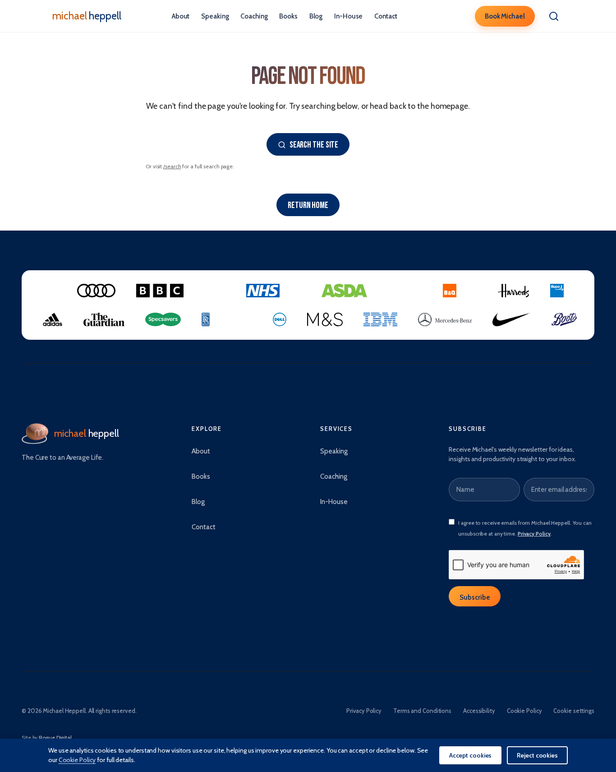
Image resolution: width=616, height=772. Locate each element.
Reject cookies (537, 755)
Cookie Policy (524, 710)
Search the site (314, 144)
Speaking (215, 16)
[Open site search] (554, 16)
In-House (348, 16)
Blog (316, 16)
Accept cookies (470, 755)
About (181, 16)
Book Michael (505, 16)
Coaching (253, 16)
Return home (308, 205)
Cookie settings (573, 710)
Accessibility (479, 710)
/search (172, 166)
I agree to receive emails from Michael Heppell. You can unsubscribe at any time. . (525, 528)
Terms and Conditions (422, 710)
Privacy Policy (534, 533)
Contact (385, 16)
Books (288, 16)
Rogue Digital (55, 737)
